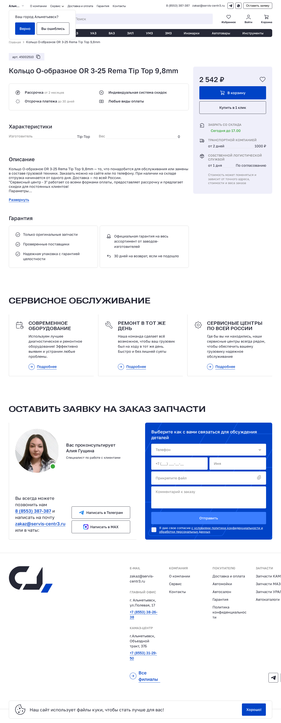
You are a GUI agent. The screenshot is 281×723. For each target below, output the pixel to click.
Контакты (119, 6)
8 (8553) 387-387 (178, 5)
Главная (15, 42)
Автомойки (222, 584)
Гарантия (103, 6)
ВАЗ (112, 33)
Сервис (175, 584)
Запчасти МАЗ (268, 584)
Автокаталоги (268, 599)
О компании (38, 6)
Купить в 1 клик (232, 107)
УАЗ (93, 33)
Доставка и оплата (80, 6)
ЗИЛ (130, 33)
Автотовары (221, 33)
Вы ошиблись (53, 28)
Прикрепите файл (171, 478)
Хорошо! (253, 709)
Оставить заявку (257, 5)
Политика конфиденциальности (230, 612)
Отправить (208, 518)
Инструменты (252, 33)
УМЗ (149, 33)
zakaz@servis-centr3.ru (208, 5)
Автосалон (222, 592)
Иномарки (192, 33)
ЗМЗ (168, 33)
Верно (25, 28)
